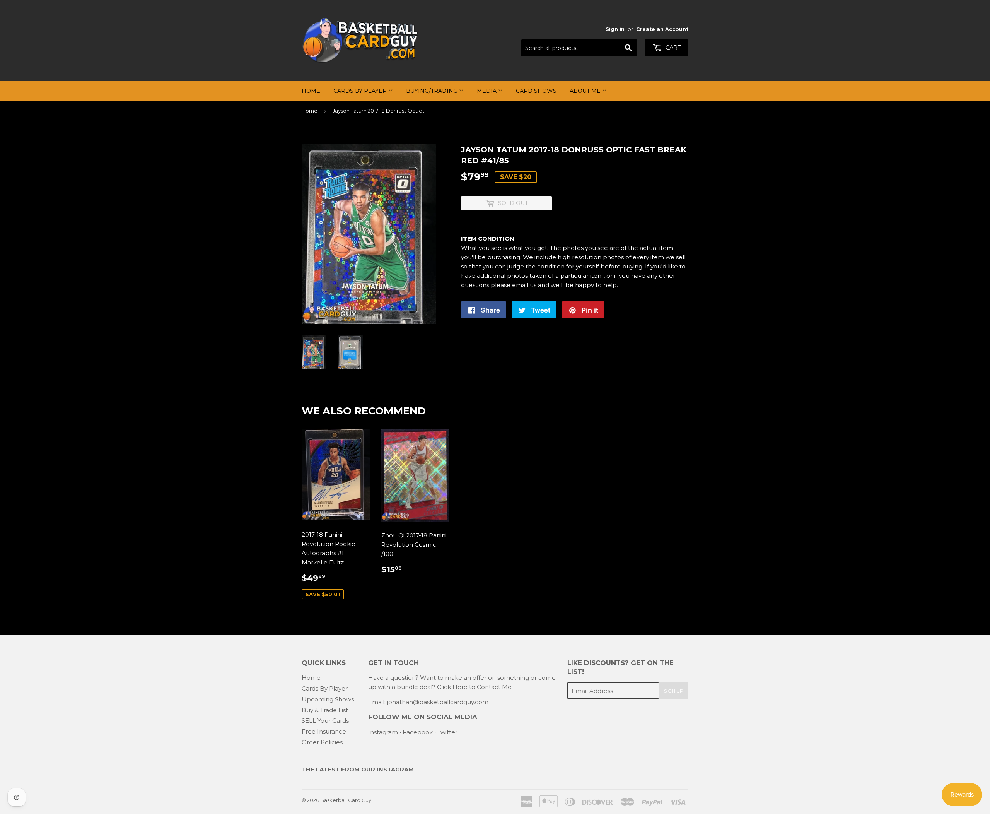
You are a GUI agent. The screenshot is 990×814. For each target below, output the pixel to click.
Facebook (418, 732)
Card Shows (536, 90)
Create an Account (662, 29)
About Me (586, 90)
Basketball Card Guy (345, 800)
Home (311, 90)
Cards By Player (360, 90)
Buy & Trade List (325, 710)
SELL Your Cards (325, 720)
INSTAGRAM (395, 769)
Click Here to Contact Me (474, 687)
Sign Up (673, 691)
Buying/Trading (432, 90)
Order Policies (322, 742)
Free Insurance (324, 731)
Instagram (383, 732)
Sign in (615, 29)
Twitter (447, 732)
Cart (672, 47)
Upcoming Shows (328, 699)
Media (487, 90)
